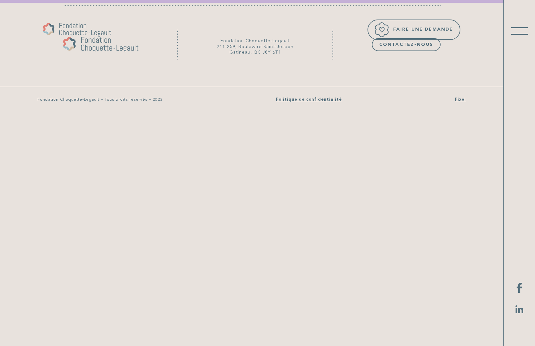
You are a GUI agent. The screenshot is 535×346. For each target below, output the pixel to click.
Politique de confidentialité (309, 100)
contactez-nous (406, 44)
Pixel (460, 100)
